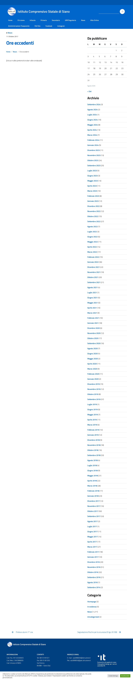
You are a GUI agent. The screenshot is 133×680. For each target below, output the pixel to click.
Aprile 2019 (92, 419)
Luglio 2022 (92, 231)
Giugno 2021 (92, 297)
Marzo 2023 (92, 191)
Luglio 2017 (92, 526)
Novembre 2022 (93, 211)
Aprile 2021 (92, 307)
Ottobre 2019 (92, 394)
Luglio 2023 (92, 170)
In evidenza (91, 606)
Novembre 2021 (93, 272)
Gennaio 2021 (93, 323)
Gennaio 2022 (93, 262)
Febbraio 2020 (93, 373)
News (83, 20)
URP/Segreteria (70, 20)
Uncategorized (93, 616)
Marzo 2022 (92, 252)
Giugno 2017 (92, 531)
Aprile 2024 (92, 129)
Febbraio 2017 (93, 551)
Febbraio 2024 (93, 140)
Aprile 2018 (92, 480)
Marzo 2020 (92, 368)
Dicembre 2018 (93, 440)
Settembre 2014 (93, 587)
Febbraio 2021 (93, 318)
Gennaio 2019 (93, 435)
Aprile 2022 (92, 246)
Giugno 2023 (92, 175)
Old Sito (37, 26)
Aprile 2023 (92, 185)
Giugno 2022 (92, 236)
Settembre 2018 (93, 455)
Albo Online (94, 20)
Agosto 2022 (92, 226)
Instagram (61, 26)
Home (10, 20)
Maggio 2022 (92, 241)
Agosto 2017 (92, 521)
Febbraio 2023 (93, 196)
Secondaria (56, 20)
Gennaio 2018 (93, 496)
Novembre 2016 (93, 567)
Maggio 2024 (92, 124)
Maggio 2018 (92, 475)
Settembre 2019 (93, 399)
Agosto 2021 (92, 287)
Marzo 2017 (92, 546)
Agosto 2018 (92, 460)
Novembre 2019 (93, 389)
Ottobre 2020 (92, 338)
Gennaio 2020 (93, 379)
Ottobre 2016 (92, 572)
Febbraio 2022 (93, 257)
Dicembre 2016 (93, 562)
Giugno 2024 (92, 119)
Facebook (49, 26)
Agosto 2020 (92, 348)
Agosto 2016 (92, 582)
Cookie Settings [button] (113, 676)
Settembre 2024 (93, 104)
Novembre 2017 (93, 506)
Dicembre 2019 (93, 384)
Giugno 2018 (92, 470)
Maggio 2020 (92, 358)
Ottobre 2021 (92, 277)
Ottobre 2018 (92, 450)
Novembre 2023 (93, 155)
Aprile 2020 (92, 363)
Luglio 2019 (92, 404)
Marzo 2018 (92, 485)
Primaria (44, 20)
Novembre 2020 (93, 333)
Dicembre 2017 (93, 501)
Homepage (91, 601)
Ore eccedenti (20, 43)
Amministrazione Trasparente (18, 26)
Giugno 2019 (92, 409)
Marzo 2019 (92, 424)
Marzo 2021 (92, 312)
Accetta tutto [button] (125, 676)
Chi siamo (21, 20)
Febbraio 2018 (93, 490)
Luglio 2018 (92, 465)
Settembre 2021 (93, 282)
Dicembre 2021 (93, 267)
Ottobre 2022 (92, 216)
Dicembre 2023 (93, 150)
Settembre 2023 (93, 165)
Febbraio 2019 (93, 429)
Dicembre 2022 (93, 206)
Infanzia (32, 20)
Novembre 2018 (93, 445)
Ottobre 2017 (92, 511)
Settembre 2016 (93, 577)
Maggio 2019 (92, 414)
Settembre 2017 (93, 516)
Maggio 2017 (92, 536)
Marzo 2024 (92, 135)
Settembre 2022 (93, 221)
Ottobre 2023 (92, 160)
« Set (89, 91)
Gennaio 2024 (93, 145)
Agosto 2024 (92, 109)
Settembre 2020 (93, 343)
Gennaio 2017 (93, 557)
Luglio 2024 (92, 114)
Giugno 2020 (92, 353)
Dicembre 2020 (93, 328)
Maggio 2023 (92, 180)
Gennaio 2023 (93, 201)
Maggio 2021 (92, 302)
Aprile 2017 (92, 541)
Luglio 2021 (92, 292)
